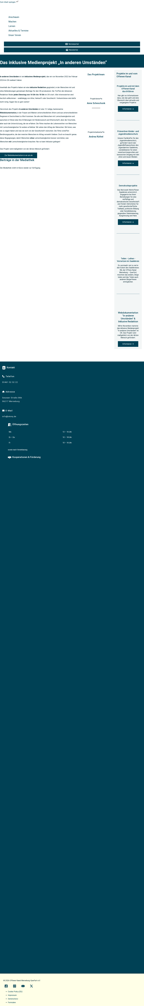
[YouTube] (23, 987)
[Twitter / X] (31, 987)
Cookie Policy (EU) (15, 992)
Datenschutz (13, 999)
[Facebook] (6, 987)
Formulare (12, 1002)
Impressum (12, 995)
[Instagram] (14, 987)
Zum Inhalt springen (8, 2)
